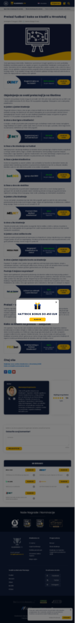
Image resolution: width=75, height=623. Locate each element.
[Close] (56, 302)
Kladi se (37, 319)
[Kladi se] (38, 306)
